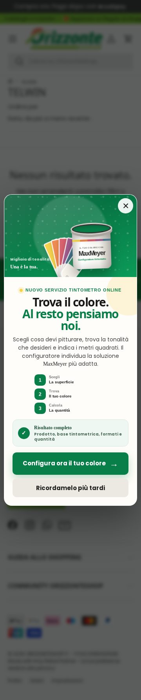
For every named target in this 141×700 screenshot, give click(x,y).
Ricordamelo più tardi (70, 488)
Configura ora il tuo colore (70, 464)
